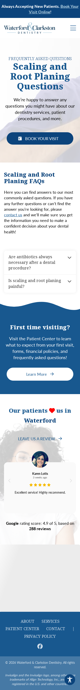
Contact (55, 629)
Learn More (36, 374)
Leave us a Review (36, 438)
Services (51, 621)
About (27, 621)
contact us (13, 214)
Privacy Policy (40, 636)
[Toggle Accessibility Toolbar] (70, 680)
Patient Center (22, 629)
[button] (9, 481)
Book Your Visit (42, 138)
